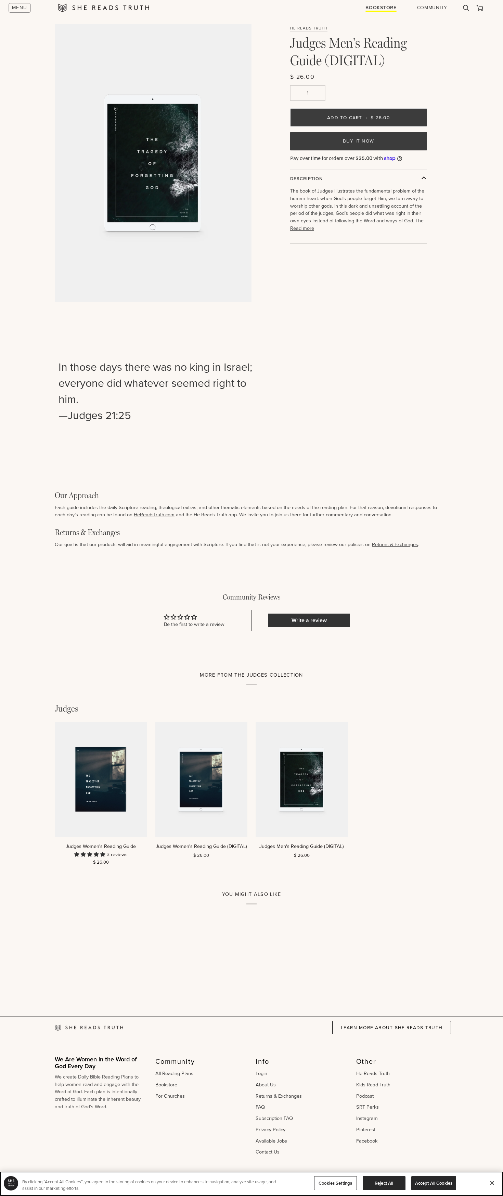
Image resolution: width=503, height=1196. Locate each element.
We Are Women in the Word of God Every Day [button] (96, 1063)
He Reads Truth (309, 28)
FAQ (260, 1107)
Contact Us (268, 1152)
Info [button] (262, 1061)
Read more (302, 228)
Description (306, 178)
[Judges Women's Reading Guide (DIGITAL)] (201, 779)
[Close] (492, 1183)
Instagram (367, 1118)
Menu (19, 7)
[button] (90, 854)
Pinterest (365, 1129)
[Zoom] (68, 289)
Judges (66, 708)
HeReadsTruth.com (154, 514)
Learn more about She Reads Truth (391, 1027)
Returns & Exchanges (395, 544)
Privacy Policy (270, 1129)
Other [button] (366, 1061)
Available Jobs (271, 1141)
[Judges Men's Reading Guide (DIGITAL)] (302, 779)
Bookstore (380, 7)
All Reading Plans (174, 1073)
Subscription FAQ (274, 1118)
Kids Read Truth (373, 1084)
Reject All (384, 1183)
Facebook (366, 1141)
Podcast (365, 1096)
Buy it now (358, 140)
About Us (266, 1084)
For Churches (170, 1096)
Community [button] (175, 1061)
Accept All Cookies (433, 1183)
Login (261, 1073)
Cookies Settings (335, 1183)
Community (432, 7)
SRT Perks (367, 1107)
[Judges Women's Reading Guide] (101, 779)
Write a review (309, 620)
